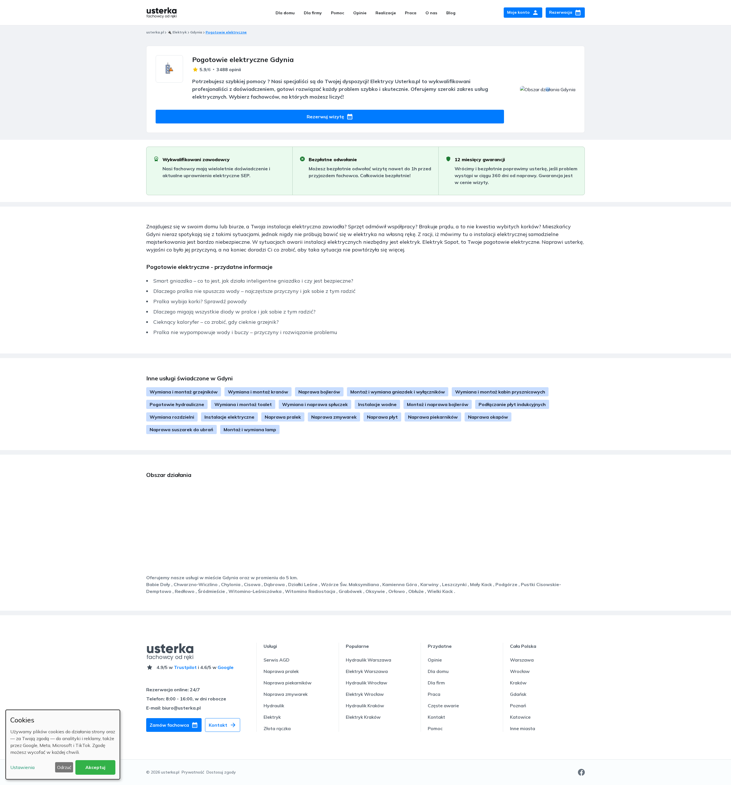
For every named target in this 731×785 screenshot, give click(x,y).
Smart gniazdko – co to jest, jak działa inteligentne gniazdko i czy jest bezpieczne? (253, 280)
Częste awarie (443, 705)
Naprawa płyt (382, 417)
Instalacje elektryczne (229, 417)
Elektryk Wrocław (365, 694)
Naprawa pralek (283, 417)
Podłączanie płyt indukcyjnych (512, 404)
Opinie (359, 12)
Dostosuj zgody (221, 772)
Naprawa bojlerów (319, 392)
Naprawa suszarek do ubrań (181, 429)
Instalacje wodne (377, 404)
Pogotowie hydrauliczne (177, 404)
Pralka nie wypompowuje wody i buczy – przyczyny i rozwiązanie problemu (245, 332)
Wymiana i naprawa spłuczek (315, 404)
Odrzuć (64, 767)
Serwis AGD (277, 660)
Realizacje (385, 12)
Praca (410, 12)
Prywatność (193, 772)
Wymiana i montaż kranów (258, 392)
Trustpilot (185, 667)
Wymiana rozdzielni (172, 417)
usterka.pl (155, 32)
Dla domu (285, 12)
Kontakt (436, 717)
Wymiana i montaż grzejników (184, 392)
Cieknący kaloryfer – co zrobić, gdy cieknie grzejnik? (216, 322)
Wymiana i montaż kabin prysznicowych (500, 392)
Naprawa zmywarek (334, 417)
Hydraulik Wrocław (366, 683)
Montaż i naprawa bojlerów (437, 404)
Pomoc (337, 12)
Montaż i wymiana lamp (250, 429)
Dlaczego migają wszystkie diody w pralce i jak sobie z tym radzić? (234, 311)
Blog (450, 12)
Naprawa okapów (488, 417)
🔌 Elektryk (177, 32)
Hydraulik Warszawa (368, 660)
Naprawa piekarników (433, 417)
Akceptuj (95, 767)
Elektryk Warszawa (367, 671)
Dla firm (436, 683)
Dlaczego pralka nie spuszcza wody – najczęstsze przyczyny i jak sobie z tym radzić (254, 291)
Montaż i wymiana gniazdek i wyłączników (397, 392)
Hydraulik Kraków (365, 705)
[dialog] (63, 744)
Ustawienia (22, 767)
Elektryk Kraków (363, 717)
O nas (431, 12)
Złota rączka (277, 728)
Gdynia (196, 32)
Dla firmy (313, 12)
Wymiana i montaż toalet (243, 404)
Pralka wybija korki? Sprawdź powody (200, 301)
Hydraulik (274, 705)
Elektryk (272, 717)
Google (226, 667)
